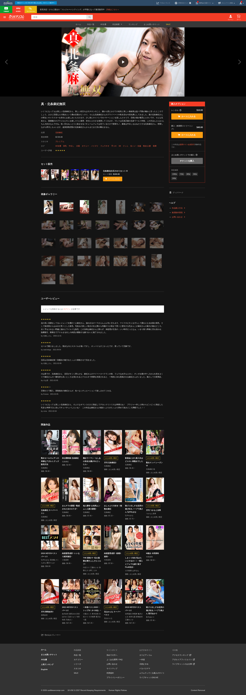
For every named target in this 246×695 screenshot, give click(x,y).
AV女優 (103, 24)
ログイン (66, 309)
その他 (175, 650)
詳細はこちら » (112, 9)
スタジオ (77, 668)
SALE (168, 24)
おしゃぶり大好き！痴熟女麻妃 (113, 507)
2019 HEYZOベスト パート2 (133, 608)
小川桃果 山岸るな (132, 571)
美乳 (65, 146)
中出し (71, 146)
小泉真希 (65, 560)
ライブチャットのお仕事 (182, 664)
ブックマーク (178, 193)
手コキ (114, 146)
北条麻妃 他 (150, 469)
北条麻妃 (59, 132)
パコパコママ (144, 668)
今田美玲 (107, 560)
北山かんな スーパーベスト (112, 613)
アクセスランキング (180, 655)
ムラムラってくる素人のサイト (152, 673)
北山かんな (108, 618)
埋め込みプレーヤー (52, 635)
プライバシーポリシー (116, 677)
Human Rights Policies (118, 690)
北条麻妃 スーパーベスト (49, 511)
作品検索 (77, 650)
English (44, 669)
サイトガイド (112, 650)
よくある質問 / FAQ (114, 660)
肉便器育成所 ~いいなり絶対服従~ (71, 555)
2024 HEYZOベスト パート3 (49, 555)
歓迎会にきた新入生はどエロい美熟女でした (134, 459)
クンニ (125, 146)
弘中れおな (129, 515)
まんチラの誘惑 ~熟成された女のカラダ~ (71, 507)
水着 (78, 146)
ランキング (133, 24)
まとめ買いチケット (152, 24)
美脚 (154, 146)
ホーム (78, 24)
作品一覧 (90, 24)
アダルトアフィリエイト (182, 660)
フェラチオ (104, 146)
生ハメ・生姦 (135, 146)
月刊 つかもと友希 (153, 510)
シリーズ (77, 664)
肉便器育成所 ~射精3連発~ (112, 555)
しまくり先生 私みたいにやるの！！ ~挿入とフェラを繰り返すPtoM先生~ (134, 562)
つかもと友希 (151, 513)
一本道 (142, 660)
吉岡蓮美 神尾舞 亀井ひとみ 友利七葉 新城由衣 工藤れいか (134, 617)
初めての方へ (112, 655)
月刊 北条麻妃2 (110, 462)
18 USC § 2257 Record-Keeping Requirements (87, 690)
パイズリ (94, 146)
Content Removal (198, 690)
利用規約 (110, 673)
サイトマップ (112, 668)
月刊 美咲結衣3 (47, 612)
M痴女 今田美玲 (152, 553)
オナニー (85, 146)
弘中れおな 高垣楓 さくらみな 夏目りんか (50, 561)
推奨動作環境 (177, 212)
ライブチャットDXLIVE (148, 677)
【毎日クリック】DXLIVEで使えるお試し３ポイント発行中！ (36, 3)
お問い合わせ (177, 217)
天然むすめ (143, 664)
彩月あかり (150, 617)
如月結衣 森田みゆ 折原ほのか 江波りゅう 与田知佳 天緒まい (71, 617)
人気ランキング (47, 664)
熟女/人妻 (147, 146)
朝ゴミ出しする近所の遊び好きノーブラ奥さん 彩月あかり (155, 610)
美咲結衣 (44, 615)
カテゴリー (78, 660)
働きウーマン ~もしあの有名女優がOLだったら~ (92, 461)
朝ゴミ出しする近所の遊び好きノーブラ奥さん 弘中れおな (134, 509)
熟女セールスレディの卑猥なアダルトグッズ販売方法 (50, 461)
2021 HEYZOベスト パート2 (70, 608)
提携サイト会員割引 (187, 144)
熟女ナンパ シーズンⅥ (154, 464)
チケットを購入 (187, 161)
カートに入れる (188, 116)
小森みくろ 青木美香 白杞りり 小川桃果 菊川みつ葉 (92, 617)
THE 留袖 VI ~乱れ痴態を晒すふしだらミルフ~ (92, 561)
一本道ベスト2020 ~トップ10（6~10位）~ (92, 608)
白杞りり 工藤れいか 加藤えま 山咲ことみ (92, 568)
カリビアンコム (145, 655)
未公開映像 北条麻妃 (70, 458)
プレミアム (59, 141)
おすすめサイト (145, 650)
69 (120, 146)
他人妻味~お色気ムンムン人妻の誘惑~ (91, 507)
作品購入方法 (177, 208)
